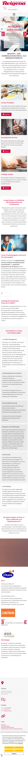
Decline (14, 750)
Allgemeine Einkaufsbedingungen (7, 727)
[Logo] (14, 3)
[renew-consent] (1, 755)
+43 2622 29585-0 (13, 10)
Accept (14, 747)
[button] (6, 114)
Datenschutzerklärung (5, 726)
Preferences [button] (20, 743)
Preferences (14, 753)
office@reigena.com (8, 711)
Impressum (3, 724)
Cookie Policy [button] (11, 741)
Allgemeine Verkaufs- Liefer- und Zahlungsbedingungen (11, 729)
